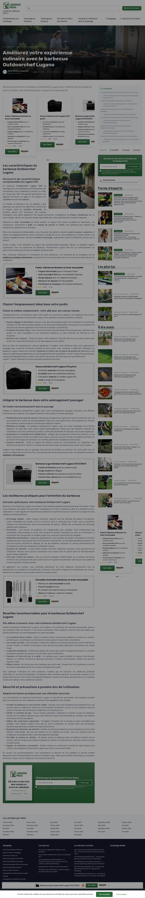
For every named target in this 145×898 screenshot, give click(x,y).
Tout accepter (104, 894)
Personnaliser (121, 894)
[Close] (113, 380)
